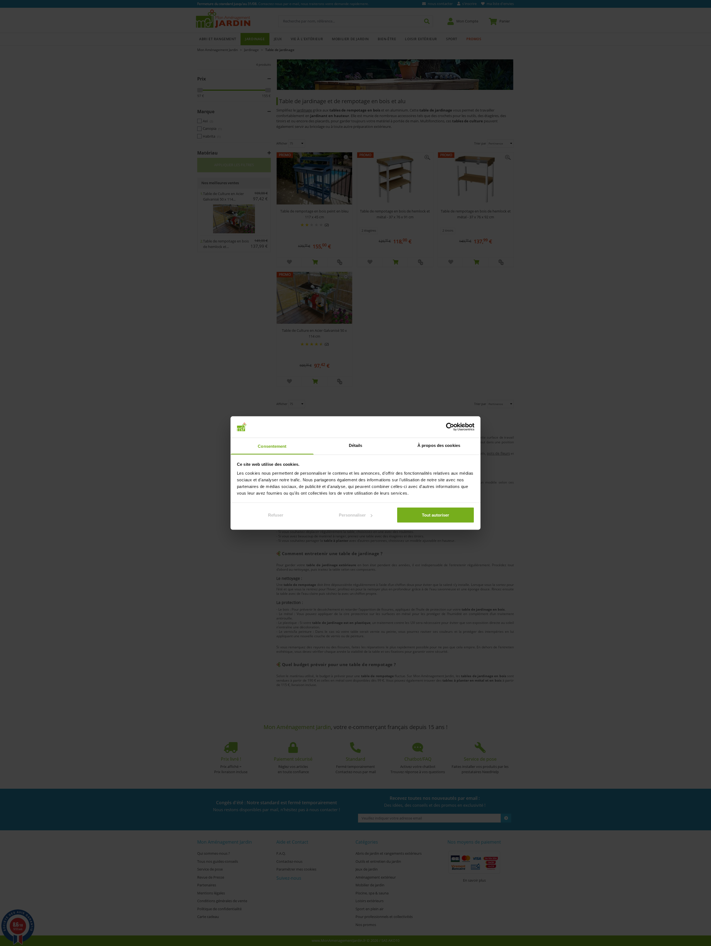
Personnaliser (352, 515)
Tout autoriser (435, 515)
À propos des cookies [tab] (438, 445)
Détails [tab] (355, 445)
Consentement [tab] (272, 446)
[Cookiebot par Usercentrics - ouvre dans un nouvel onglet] (450, 427)
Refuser (275, 515)
